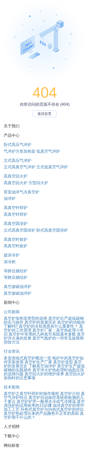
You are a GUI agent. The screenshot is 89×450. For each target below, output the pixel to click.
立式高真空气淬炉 (19, 167)
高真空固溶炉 (15, 223)
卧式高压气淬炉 (17, 144)
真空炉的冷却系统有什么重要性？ (48, 326)
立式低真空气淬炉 (52, 167)
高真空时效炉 (15, 239)
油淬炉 (10, 198)
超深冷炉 (12, 255)
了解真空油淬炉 (42, 366)
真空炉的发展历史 (40, 322)
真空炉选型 (63, 362)
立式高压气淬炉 (17, 160)
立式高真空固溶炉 (19, 230)
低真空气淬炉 (48, 151)
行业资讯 (12, 351)
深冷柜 (10, 262)
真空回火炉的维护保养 (44, 374)
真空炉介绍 (70, 393)
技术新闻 (12, 387)
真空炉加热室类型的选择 (25, 318)
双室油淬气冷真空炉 (21, 192)
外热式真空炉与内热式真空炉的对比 (52, 409)
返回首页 (44, 114)
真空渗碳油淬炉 (17, 286)
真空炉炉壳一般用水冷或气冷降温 (46, 401)
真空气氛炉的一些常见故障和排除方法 (44, 340)
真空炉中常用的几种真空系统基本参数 (42, 334)
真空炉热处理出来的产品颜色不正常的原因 (41, 413)
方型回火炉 (38, 183)
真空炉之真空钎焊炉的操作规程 (31, 393)
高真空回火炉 (15, 176)
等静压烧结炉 (15, 271)
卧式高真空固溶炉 (52, 230)
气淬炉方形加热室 (19, 151)
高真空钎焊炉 (15, 208)
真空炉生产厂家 (38, 362)
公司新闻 (12, 312)
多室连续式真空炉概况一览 (27, 358)
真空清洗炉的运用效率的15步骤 (44, 403)
